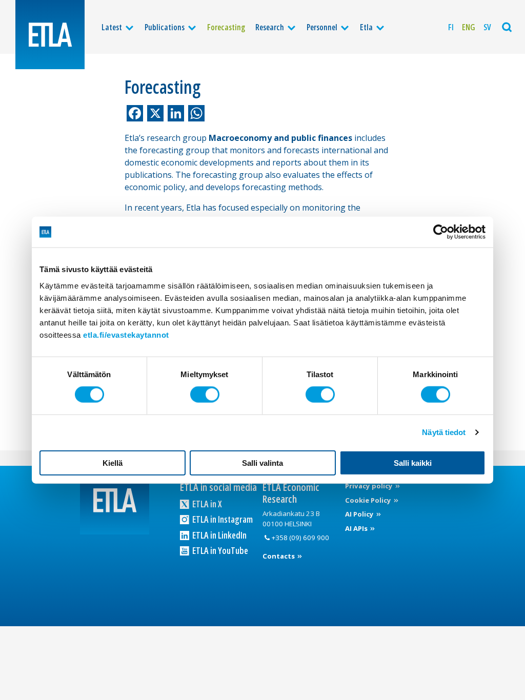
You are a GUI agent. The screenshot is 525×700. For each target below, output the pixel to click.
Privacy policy (369, 485)
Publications (165, 27)
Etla (366, 27)
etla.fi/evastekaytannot (126, 334)
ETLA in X (206, 504)
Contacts (279, 556)
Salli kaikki (413, 462)
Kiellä (113, 462)
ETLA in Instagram (222, 519)
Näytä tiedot (444, 432)
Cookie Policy (369, 500)
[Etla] (50, 34)
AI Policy (360, 514)
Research (269, 27)
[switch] (204, 394)
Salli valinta (262, 462)
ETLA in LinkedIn (219, 535)
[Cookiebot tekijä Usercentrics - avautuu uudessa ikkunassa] (441, 232)
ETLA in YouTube (219, 550)
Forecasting (226, 27)
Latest (112, 27)
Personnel (322, 27)
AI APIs (357, 528)
